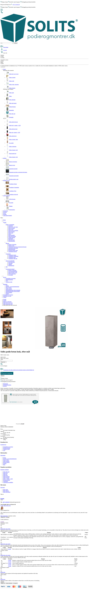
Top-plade (11, 202)
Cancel (2, 581)
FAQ (7, 280)
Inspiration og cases (7, 296)
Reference (3, 426)
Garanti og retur (9, 282)
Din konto (3, 487)
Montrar (7, 243)
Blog (4, 464)
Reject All (3, 517)
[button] (5, 528)
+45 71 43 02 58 (16, 4)
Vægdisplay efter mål (13, 194)
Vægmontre (8, 253)
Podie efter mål (12, 113)
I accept (7, 517)
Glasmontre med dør (13, 168)
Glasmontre (5, 481)
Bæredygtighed (9, 292)
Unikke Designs (12, 106)
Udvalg (4, 222)
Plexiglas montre (6, 480)
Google (9, 549)
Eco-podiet (11, 143)
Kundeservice (3, 444)
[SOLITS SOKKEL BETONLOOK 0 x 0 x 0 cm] (7, 314)
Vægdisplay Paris (12, 191)
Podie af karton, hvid (13, 150)
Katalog (7, 293)
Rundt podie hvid (12, 153)
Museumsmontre (11, 249)
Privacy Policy (9, 287)
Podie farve (5, 475)
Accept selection (9, 583)
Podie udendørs (12, 99)
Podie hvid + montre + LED (15, 125)
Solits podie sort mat (13, 129)
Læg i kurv (3, 362)
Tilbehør (10, 206)
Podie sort (5, 474)
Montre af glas (12, 165)
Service (4, 277)
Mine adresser (6, 490)
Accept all (15, 583)
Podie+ (10, 96)
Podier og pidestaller (10, 224)
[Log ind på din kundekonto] (2, 50)
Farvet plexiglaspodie (12, 271)
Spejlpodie (11, 117)
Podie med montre (12, 103)
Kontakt (2, 498)
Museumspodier (11, 241)
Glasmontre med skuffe (14, 175)
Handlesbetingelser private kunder (13, 291)
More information (4, 515)
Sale (6, 266)
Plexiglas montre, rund (13, 179)
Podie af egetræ (12, 77)
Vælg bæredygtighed (10, 269)
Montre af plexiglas (13, 161)
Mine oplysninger (6, 492)
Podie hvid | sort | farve (13, 74)
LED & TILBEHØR (10, 260)
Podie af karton (12, 88)
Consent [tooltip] (2, 521)
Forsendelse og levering (11, 278)
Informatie (5, 284)
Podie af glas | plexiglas (14, 84)
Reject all (3, 583)
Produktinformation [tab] (7, 384)
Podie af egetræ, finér (13, 139)
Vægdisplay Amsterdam (14, 187)
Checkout (3, 67)
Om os (7, 285)
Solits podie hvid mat (13, 122)
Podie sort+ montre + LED (14, 132)
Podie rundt (11, 92)
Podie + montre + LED (8, 478)
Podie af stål (11, 81)
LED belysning (12, 199)
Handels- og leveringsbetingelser (12, 286)
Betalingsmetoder (9, 279)
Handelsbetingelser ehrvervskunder (13, 290)
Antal (2, 359)
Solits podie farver (12, 136)
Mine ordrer (5, 489)
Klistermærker (12, 209)
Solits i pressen (9, 289)
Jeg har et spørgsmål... (8, 373)
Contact (4, 297)
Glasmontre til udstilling (8, 482)
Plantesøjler (11, 110)
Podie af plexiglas (12, 146)
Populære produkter (5, 469)
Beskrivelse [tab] (5, 383)
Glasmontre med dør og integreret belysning (18, 172)
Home (4, 220)
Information (3, 455)
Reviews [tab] (5, 386)
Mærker (2, 425)
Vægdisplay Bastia (13, 184)
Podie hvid (5, 473)
